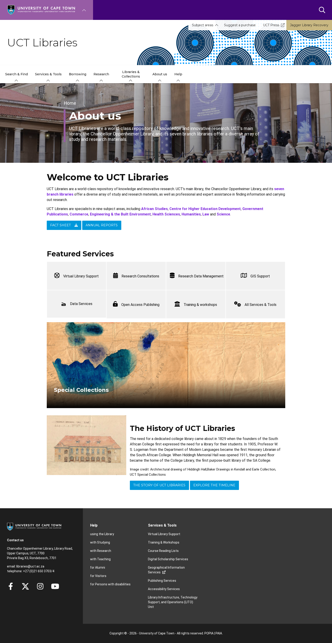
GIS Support (260, 276)
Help (94, 525)
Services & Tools (162, 525)
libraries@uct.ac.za (30, 566)
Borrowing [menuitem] (77, 74)
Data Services (81, 304)
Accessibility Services (164, 589)
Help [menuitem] (178, 74)
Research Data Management (201, 276)
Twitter (25, 586)
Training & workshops (200, 305)
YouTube (55, 586)
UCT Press (271, 25)
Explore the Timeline (214, 485)
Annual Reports (102, 225)
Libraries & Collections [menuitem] (131, 74)
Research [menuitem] (101, 74)
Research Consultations (140, 276)
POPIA (208, 633)
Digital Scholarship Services (168, 559)
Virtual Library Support (81, 276)
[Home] (41, 9)
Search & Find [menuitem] (16, 74)
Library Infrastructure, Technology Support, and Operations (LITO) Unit (172, 602)
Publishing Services (162, 580)
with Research (100, 551)
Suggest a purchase (240, 25)
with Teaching (100, 559)
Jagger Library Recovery (309, 25)
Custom (40, 586)
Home (70, 103)
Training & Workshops (163, 542)
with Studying (100, 542)
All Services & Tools (260, 305)
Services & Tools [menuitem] (48, 74)
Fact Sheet (60, 225)
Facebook (10, 586)
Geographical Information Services (166, 570)
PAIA (218, 633)
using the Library (102, 534)
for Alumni (97, 567)
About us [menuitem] (159, 74)
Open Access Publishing (140, 305)
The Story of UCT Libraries (159, 485)
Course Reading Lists (163, 551)
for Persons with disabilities (110, 584)
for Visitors (98, 576)
